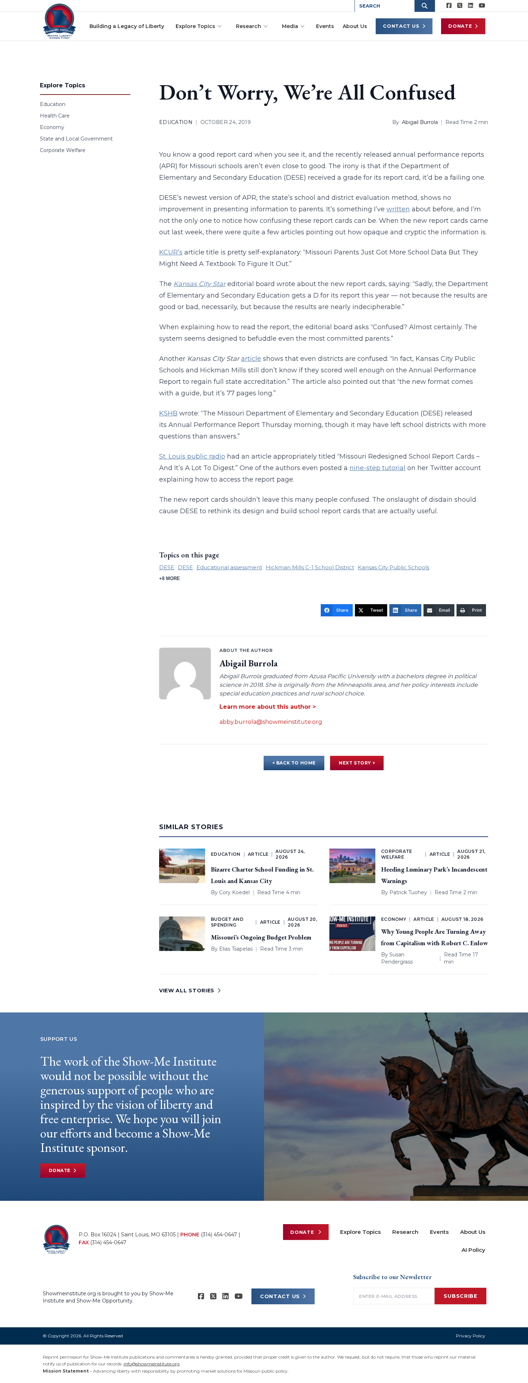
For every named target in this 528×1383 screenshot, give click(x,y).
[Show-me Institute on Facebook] (448, 5)
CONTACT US (280, 1296)
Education (52, 104)
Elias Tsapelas (236, 949)
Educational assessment (229, 567)
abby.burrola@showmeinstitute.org (270, 721)
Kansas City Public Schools (393, 567)
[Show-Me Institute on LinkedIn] (470, 5)
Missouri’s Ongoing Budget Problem (261, 937)
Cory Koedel (234, 892)
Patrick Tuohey (408, 892)
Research (248, 26)
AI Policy (473, 1249)
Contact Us (401, 26)
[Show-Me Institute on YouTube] (482, 5)
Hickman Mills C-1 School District (310, 567)
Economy (52, 127)
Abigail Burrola (420, 122)
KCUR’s (170, 252)
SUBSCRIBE (460, 1296)
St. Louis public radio (192, 456)
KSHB (168, 413)
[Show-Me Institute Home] (59, 21)
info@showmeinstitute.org (152, 1363)
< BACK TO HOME (294, 763)
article (251, 359)
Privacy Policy (470, 1335)
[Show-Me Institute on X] (459, 5)
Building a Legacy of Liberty (126, 26)
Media (290, 26)
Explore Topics (195, 26)
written (398, 209)
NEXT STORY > (357, 763)
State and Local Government (76, 138)
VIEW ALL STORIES (186, 990)
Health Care (55, 115)
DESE (166, 567)
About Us (355, 26)
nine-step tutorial (377, 468)
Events (325, 26)
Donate (460, 26)
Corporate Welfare (62, 150)
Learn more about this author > (267, 706)
